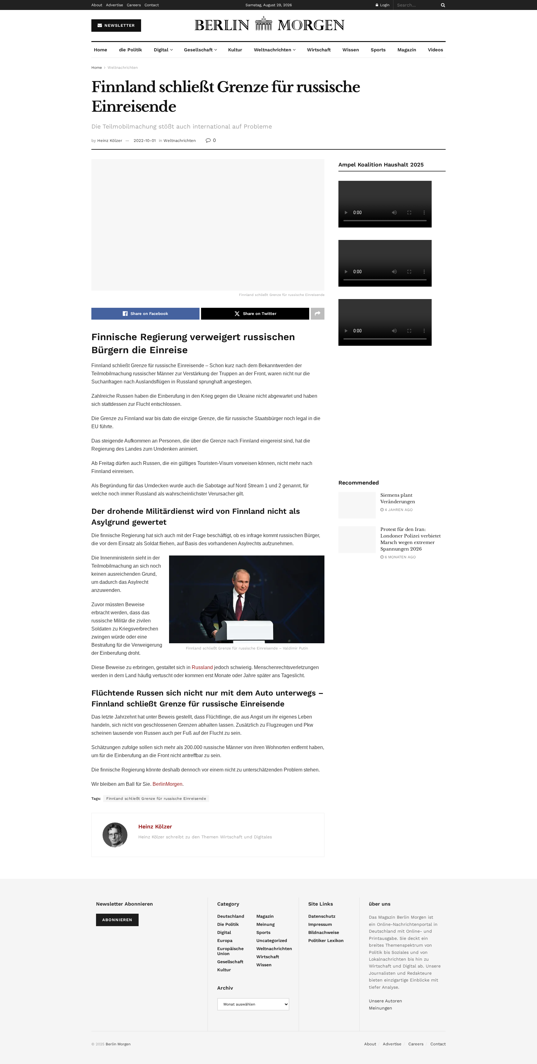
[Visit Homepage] (268, 25)
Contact (152, 5)
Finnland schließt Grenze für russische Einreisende (156, 798)
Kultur (235, 50)
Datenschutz (321, 916)
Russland (202, 667)
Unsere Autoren (385, 1000)
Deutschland (230, 916)
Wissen (350, 50)
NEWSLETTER (119, 25)
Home (100, 50)
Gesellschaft (198, 50)
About (96, 5)
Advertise (114, 5)
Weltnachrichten (272, 50)
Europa (224, 940)
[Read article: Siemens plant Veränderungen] (357, 505)
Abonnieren (117, 919)
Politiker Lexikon (326, 940)
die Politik (130, 50)
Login (384, 5)
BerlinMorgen (167, 784)
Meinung (265, 924)
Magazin (406, 50)
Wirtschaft (319, 50)
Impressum (320, 924)
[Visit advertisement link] (392, 412)
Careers (134, 5)
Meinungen (380, 1007)
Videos (435, 50)
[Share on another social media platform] (317, 314)
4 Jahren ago (398, 510)
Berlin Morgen (118, 1044)
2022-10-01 (145, 140)
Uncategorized (271, 940)
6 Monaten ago (399, 557)
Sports (378, 50)
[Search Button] (442, 5)
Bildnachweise (323, 932)
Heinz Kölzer (109, 140)
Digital (161, 50)
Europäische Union (230, 951)
